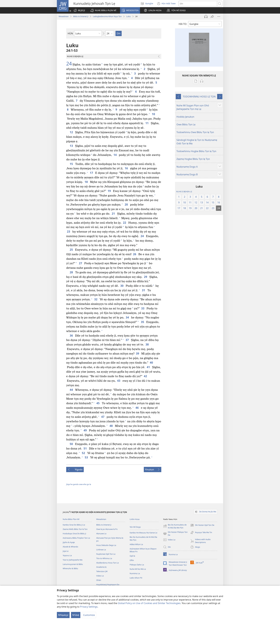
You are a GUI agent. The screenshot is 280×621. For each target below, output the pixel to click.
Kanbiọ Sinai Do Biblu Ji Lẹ (74, 524)
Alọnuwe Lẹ (101, 533)
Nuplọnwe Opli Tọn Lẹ (105, 554)
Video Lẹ (100, 575)
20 (127, 204)
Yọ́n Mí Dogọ (135, 527)
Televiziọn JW (101, 571)
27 (81, 263)
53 (87, 457)
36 (72, 335)
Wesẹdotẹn (64, 16)
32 (96, 299)
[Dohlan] (212, 16)
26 (135, 254)
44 (72, 389)
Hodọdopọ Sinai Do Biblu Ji (74, 533)
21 (114, 213)
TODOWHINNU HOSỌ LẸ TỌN (199, 96)
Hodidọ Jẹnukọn (185, 116)
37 (128, 339)
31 (144, 290)
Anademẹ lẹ (101, 567)
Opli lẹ (132, 556)
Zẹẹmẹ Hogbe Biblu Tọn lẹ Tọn (193, 159)
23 (69, 231)
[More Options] (218, 16)
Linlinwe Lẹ (101, 549)
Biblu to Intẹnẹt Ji (80, 16)
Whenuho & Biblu (70, 568)
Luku (128, 16)
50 (72, 443)
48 (111, 425)
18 (87, 181)
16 (127, 168)
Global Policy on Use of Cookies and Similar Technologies (149, 603)
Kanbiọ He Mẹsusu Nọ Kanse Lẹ (143, 532)
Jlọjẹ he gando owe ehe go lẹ (78, 484)
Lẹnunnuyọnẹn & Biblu (73, 564)
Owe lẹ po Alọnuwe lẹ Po (107, 529)
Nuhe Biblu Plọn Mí (71, 519)
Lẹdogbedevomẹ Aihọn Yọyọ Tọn (107, 16)
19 (110, 190)
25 (72, 249)
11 (147, 123)
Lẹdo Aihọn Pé (136, 577)
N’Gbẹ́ (75, 615)
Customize (89, 615)
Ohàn (98, 580)
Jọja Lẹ (65, 551)
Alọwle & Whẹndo (70, 546)
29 (146, 276)
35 (143, 322)
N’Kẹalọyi (63, 615)
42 (146, 376)
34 (128, 317)
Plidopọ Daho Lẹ (137, 564)
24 (69, 63)
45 (98, 403)
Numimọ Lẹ (135, 573)
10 (154, 114)
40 (152, 362)
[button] (103, 10)
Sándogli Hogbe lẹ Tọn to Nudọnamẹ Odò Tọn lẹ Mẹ (196, 141)
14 (115, 154)
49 (86, 430)
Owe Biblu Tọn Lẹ (185, 124)
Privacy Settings (89, 606)
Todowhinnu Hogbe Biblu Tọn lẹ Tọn (196, 151)
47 (103, 416)
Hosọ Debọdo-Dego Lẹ (106, 545)
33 (143, 308)
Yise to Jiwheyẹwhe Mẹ (72, 559)
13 (72, 145)
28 (72, 272)
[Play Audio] (206, 16)
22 (125, 222)
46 (137, 407)
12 (72, 132)
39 (138, 353)
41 (149, 367)
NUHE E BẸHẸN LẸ (184, 191)
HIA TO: (183, 24)
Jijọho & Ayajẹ (69, 542)
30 (122, 285)
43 (119, 380)
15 (72, 163)
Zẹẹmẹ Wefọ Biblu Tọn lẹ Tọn (75, 529)
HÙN (70, 33)
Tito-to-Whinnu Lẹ (104, 558)
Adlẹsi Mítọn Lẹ (136, 544)
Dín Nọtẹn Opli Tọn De (202, 525)
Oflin (132, 560)
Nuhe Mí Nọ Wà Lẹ (138, 569)
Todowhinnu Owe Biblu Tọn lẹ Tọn (195, 132)
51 (86, 448)
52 (84, 453)
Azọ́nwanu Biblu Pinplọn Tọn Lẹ (76, 538)
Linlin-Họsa (134, 519)
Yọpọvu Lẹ (67, 555)
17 (92, 172)
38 (147, 344)
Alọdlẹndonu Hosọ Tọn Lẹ (107, 562)
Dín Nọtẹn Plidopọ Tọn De (175, 534)
